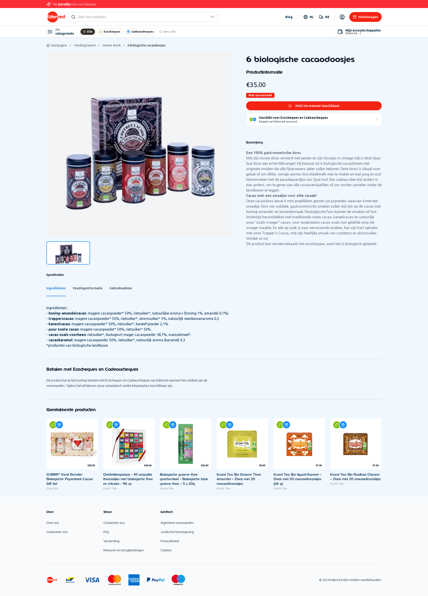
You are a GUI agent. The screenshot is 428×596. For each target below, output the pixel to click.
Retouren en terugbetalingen (123, 550)
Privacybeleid (169, 541)
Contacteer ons (57, 532)
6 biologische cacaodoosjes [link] (147, 45)
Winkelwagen (368, 17)
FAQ (106, 532)
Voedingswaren (85, 45)
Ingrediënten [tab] (56, 288)
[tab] (68, 253)
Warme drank (112, 45)
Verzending (111, 541)
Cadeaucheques (142, 31)
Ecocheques (112, 31)
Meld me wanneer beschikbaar (317, 106)
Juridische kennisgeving (177, 532)
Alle (90, 31)
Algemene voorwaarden (177, 523)
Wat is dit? (169, 31)
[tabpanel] (139, 144)
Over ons (52, 523)
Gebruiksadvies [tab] (120, 288)
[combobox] (308, 17)
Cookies (166, 550)
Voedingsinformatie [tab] (87, 288)
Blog (288, 17)
